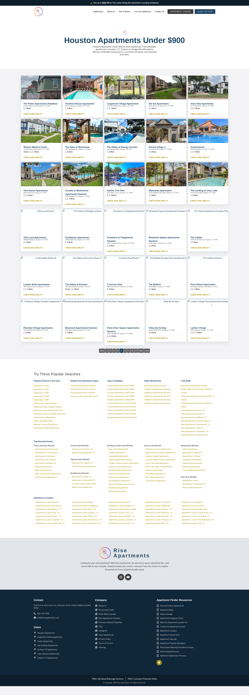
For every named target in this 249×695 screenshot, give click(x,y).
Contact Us (159, 11)
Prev (102, 351)
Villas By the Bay (157, 328)
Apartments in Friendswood (46, 453)
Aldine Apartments (189, 449)
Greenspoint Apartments (192, 463)
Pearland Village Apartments (38, 328)
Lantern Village (198, 328)
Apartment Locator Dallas (82, 502)
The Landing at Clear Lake (204, 190)
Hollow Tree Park (116, 190)
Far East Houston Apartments (84, 484)
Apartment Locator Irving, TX (47, 513)
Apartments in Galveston (45, 456)
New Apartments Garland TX (193, 414)
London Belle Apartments (36, 284)
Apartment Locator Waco (192, 502)
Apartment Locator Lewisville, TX (49, 520)
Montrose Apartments (154, 470)
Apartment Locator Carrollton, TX (122, 520)
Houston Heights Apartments (157, 456)
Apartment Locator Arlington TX (122, 506)
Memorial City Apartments (119, 474)
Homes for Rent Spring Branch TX (85, 396)
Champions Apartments (192, 460)
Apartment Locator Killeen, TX (84, 516)
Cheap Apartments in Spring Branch (122, 417)
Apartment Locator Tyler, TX (193, 523)
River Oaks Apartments (155, 477)
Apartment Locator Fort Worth (157, 502)
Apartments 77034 (41, 386)
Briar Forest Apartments (118, 449)
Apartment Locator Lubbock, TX (158, 509)
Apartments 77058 (41, 396)
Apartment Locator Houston (47, 502)
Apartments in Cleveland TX (83, 480)
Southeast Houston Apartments (46, 428)
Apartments (98, 11)
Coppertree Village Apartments (123, 103)
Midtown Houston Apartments (46, 424)
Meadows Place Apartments (120, 470)
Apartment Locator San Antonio (48, 506)
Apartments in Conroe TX (82, 449)
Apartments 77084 (41, 400)
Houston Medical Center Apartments (160, 460)
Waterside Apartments (160, 190)
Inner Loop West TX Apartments (159, 467)
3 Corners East (114, 284)
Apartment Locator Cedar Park (194, 509)
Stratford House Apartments (79, 103)
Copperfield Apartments (118, 456)
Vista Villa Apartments (202, 103)
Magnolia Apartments (191, 467)
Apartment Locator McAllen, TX (121, 516)
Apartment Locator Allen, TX (156, 523)
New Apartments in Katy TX (192, 428)
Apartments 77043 (41, 389)
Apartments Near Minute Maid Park (48, 410)
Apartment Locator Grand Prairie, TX (197, 513)
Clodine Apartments (117, 453)
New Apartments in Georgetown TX (195, 424)
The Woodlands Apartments (193, 470)
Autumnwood (197, 147)
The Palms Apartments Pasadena (40, 103)
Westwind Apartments (117, 491)
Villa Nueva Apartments (35, 190)
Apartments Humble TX (81, 477)
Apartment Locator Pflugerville (157, 506)
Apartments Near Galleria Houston (48, 407)
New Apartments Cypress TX (193, 410)
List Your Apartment (142, 11)
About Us (111, 11)
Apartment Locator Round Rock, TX (87, 520)
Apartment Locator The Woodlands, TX (198, 520)
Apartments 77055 (41, 393)
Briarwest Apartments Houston (81, 328)
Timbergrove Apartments (156, 481)
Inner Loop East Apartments (157, 463)
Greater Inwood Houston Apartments (124, 463)
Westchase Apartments (118, 488)
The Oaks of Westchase (77, 147)
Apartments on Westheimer (45, 417)
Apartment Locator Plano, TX (84, 509)
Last (147, 351)
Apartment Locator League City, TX (50, 523)
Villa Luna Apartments (34, 237)
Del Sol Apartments (159, 103)
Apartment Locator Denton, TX (48, 516)
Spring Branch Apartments (119, 481)
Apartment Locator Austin (119, 502)
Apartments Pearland (43, 467)
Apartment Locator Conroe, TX (121, 523)
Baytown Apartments (43, 470)
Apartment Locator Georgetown (85, 506)
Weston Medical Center (35, 147)
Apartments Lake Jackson (45, 460)
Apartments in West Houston (45, 403)
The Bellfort (155, 284)
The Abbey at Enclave (76, 284)
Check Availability (33, 114)
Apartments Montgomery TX (83, 453)
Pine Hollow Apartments (203, 284)
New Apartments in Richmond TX (194, 435)
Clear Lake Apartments (43, 421)
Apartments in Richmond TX (193, 484)
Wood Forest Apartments (82, 487)
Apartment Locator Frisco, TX (121, 513)
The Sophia (196, 237)
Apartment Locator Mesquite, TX (158, 516)
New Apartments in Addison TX (193, 417)
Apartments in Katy (190, 480)
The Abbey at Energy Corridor (122, 147)
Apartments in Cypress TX (82, 463)
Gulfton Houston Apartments (120, 467)
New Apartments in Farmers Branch (195, 421)
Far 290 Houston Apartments (84, 466)
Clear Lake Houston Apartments (48, 474)
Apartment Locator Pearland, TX (158, 520)
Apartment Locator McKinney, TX (158, 513)
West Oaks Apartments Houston (122, 484)
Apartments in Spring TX (192, 453)
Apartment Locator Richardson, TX (86, 523)
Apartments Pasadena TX (45, 463)
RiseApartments (131, 553)
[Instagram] (121, 577)
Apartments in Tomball (191, 456)
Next (141, 351)
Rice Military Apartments (155, 474)
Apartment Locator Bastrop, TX (48, 509)
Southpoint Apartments (77, 237)
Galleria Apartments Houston (120, 460)
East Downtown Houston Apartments (160, 453)
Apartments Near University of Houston (50, 414)
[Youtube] (128, 577)
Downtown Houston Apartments (158, 449)
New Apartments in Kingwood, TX (194, 431)
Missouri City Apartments (119, 477)
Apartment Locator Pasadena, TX (195, 516)
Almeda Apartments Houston (46, 449)
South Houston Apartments (46, 477)
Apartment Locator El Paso (193, 506)
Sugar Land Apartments (192, 487)
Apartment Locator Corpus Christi (122, 509)
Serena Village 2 (157, 147)
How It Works (124, 11)
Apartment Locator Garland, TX (85, 513)
